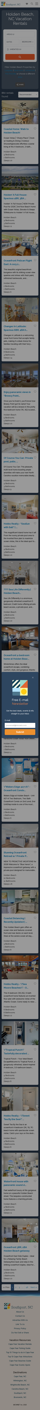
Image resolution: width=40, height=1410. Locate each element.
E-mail (7, 720)
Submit (20, 732)
